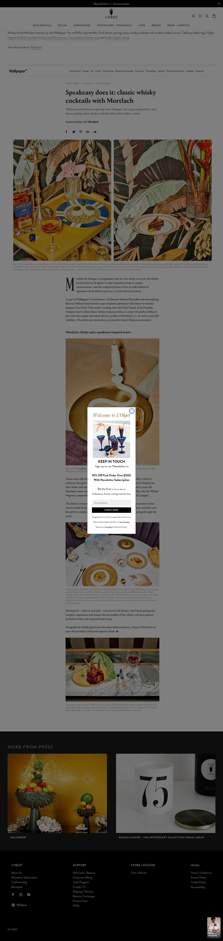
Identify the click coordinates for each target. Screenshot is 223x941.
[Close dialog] (132, 411)
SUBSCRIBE (112, 510)
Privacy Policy (108, 527)
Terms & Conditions (125, 522)
